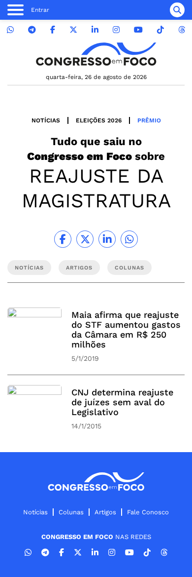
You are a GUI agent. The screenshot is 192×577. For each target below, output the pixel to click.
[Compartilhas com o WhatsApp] (129, 239)
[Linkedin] (95, 30)
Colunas (71, 512)
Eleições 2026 (99, 120)
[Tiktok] (160, 30)
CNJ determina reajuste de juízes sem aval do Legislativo (122, 402)
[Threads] (181, 30)
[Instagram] (116, 30)
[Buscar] (177, 9)
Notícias (46, 120)
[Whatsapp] (10, 30)
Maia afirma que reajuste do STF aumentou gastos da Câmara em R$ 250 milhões (126, 329)
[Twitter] (73, 30)
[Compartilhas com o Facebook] (62, 239)
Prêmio (149, 120)
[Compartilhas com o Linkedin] (107, 239)
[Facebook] (52, 30)
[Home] (96, 54)
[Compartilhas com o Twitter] (85, 239)
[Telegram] (32, 30)
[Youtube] (138, 30)
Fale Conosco (148, 512)
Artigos (105, 512)
